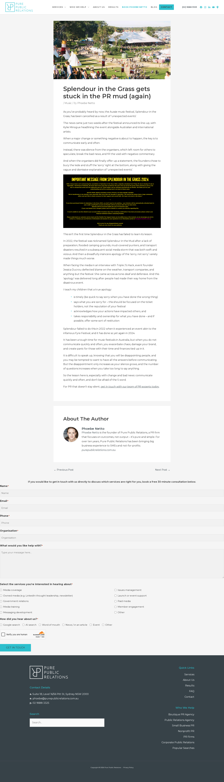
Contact (189, 696)
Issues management (129, 590)
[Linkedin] (209, 7)
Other (121, 612)
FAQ (191, 691)
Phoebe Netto (90, 432)
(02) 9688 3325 (189, 7)
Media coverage (12, 590)
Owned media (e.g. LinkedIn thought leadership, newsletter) (38, 595)
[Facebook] (201, 7)
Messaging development (17, 612)
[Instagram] (205, 7)
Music (68, 103)
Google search (11, 625)
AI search (31, 625)
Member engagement (131, 606)
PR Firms (188, 736)
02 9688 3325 (41, 702)
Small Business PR (183, 725)
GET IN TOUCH (15, 647)
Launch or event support (132, 595)
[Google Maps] (217, 7)
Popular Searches (183, 748)
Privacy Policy (128, 767)
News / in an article (76, 625)
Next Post (162, 469)
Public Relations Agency (179, 720)
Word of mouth (51, 625)
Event (96, 625)
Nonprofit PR (186, 731)
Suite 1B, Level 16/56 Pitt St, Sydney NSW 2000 (60, 694)
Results (189, 685)
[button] (64, 7)
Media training (11, 606)
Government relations (15, 601)
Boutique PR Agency (181, 714)
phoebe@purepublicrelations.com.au (56, 698)
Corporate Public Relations (178, 742)
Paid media (124, 601)
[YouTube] (213, 7)
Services (189, 674)
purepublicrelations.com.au (99, 450)
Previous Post (64, 469)
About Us (188, 680)
